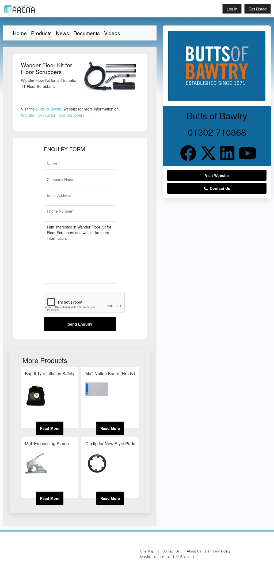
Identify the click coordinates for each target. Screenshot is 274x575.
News (62, 32)
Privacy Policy (219, 551)
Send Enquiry (80, 324)
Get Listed (258, 9)
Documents (86, 32)
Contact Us (219, 188)
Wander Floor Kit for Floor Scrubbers (53, 115)
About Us (194, 551)
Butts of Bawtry (49, 109)
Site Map (147, 551)
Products (41, 32)
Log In (232, 9)
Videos (112, 32)
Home (20, 32)
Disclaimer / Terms (154, 556)
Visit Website (217, 175)
